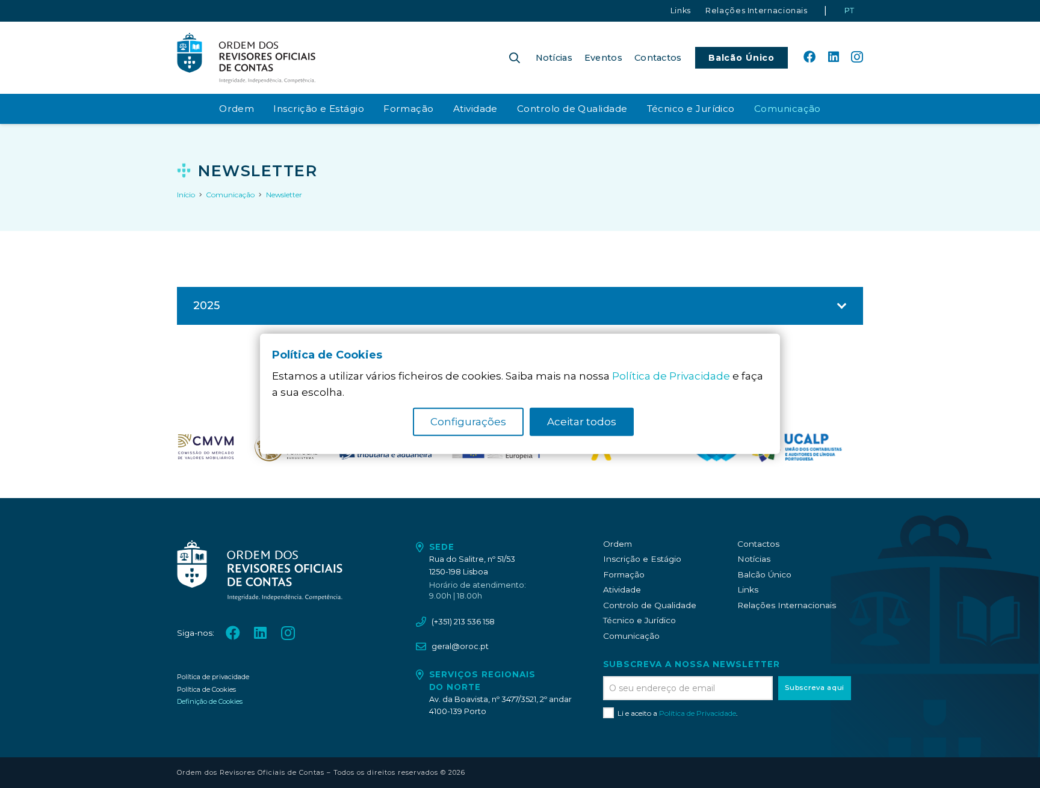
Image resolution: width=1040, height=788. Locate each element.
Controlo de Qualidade (649, 605)
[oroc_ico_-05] (246, 58)
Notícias (753, 559)
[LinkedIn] (833, 57)
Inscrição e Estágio (642, 559)
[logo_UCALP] (796, 447)
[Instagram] (857, 58)
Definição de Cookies (210, 701)
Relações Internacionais (786, 605)
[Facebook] (809, 57)
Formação (624, 574)
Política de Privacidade (697, 713)
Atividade (622, 589)
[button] (515, 58)
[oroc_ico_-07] (206, 447)
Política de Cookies (206, 689)
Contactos (758, 544)
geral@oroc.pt (460, 646)
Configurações (468, 422)
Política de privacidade (213, 677)
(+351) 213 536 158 (463, 621)
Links (747, 589)
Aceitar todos (581, 422)
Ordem (617, 544)
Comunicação (631, 636)
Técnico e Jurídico (639, 620)
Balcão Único (764, 574)
